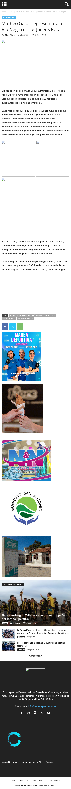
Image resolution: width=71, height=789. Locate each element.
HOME (14, 780)
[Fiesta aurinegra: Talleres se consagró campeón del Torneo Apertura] (35, 603)
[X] (42, 713)
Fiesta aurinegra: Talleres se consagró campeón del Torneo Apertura (33, 617)
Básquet (21, 637)
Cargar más (34, 656)
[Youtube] (49, 713)
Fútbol (4, 623)
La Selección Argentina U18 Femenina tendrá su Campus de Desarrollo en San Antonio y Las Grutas (43, 632)
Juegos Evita (50, 315)
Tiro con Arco (9, 318)
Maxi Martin (10, 35)
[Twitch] (36, 713)
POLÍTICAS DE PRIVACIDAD (31, 780)
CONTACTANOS (53, 780)
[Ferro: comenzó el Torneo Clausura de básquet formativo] (8, 646)
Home (4, 11)
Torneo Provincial (25, 318)
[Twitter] (12, 326)
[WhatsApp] (20, 326)
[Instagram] (29, 713)
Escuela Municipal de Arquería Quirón (26, 315)
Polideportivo (14, 11)
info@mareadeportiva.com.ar (42, 706)
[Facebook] (5, 326)
